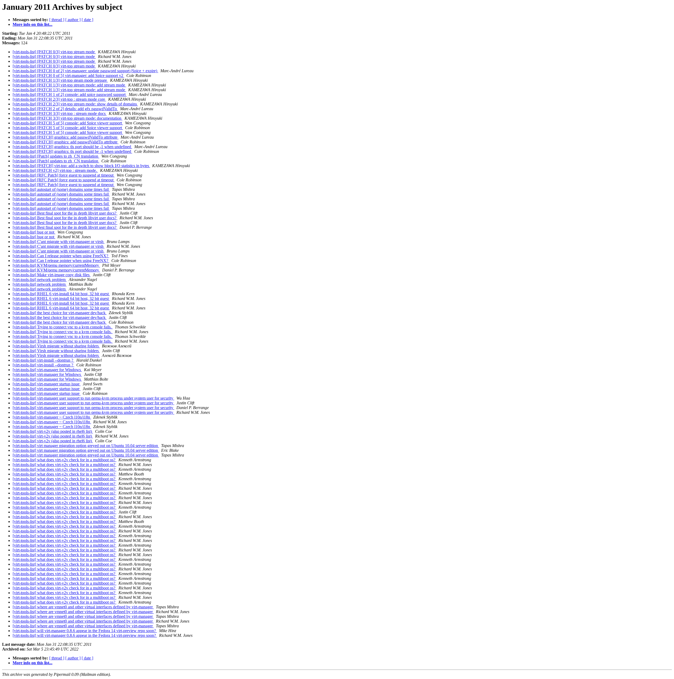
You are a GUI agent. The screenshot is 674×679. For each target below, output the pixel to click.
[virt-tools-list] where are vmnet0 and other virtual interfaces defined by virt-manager (83, 607)
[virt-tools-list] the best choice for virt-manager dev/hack (60, 313)
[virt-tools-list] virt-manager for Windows (47, 369)
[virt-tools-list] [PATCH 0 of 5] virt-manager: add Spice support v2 (68, 75)
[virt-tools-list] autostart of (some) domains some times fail (61, 189)
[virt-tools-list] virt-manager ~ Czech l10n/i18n (52, 417)
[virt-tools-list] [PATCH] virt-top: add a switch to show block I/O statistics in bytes (81, 165)
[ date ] (87, 19)
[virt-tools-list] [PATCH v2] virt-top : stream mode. (55, 170)
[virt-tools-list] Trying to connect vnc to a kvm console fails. (63, 327)
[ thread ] (56, 19)
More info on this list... (32, 24)
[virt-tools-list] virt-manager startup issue (47, 384)
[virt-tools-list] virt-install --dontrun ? (43, 360)
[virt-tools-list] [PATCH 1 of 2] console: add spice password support (70, 94)
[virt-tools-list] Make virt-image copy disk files (52, 275)
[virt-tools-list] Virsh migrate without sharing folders (56, 346)
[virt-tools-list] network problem (40, 279)
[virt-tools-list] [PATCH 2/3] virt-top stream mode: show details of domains (75, 104)
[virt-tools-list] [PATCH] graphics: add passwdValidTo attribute (65, 137)
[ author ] (73, 19)
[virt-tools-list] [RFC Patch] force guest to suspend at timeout (64, 175)
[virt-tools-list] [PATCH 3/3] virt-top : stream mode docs (60, 113)
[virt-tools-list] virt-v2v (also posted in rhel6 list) (53, 431)
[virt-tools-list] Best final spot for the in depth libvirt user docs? (65, 213)
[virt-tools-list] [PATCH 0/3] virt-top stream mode (54, 52)
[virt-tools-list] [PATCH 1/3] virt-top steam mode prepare (60, 80)
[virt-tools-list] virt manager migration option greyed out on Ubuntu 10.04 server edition (86, 445)
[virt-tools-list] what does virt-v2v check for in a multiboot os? (64, 460)
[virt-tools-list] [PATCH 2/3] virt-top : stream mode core (59, 99)
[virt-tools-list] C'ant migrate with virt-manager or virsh (59, 241)
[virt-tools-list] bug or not (34, 232)
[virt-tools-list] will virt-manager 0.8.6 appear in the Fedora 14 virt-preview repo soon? (85, 630)
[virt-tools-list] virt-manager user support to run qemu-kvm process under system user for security (93, 398)
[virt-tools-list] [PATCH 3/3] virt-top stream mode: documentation (67, 118)
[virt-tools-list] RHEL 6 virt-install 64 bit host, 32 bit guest (61, 294)
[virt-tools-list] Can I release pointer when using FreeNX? (61, 256)
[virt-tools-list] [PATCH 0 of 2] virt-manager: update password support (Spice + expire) (85, 71)
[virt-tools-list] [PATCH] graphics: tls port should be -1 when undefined (72, 146)
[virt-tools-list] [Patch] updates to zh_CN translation (56, 156)
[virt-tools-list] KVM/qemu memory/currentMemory (56, 265)
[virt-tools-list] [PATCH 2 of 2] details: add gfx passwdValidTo (65, 108)
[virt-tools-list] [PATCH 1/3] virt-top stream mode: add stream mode (69, 85)
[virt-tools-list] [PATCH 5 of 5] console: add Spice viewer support (68, 123)
